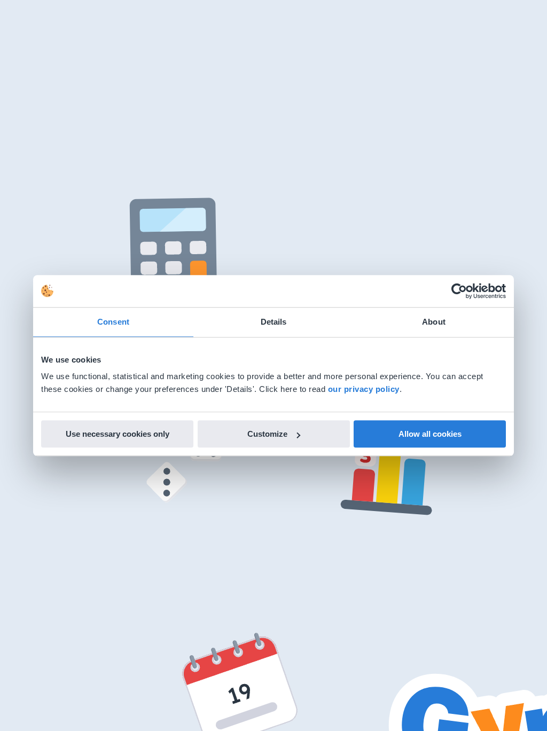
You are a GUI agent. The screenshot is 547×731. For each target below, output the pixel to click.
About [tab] (434, 321)
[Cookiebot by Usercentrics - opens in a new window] (459, 291)
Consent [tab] (113, 321)
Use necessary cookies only (117, 433)
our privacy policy (364, 389)
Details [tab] (274, 321)
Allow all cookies (430, 433)
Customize (267, 433)
